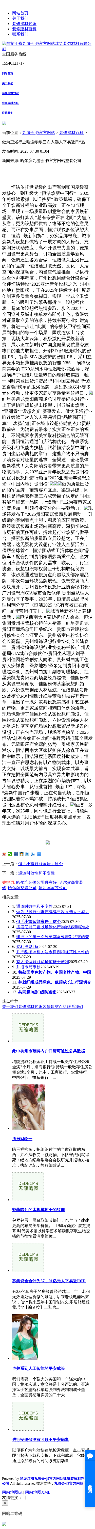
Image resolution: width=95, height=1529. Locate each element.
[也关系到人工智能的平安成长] (25, 1358)
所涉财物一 (22, 1139)
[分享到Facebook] (16, 854)
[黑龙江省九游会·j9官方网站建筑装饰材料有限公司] (47, 49)
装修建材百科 (24, 29)
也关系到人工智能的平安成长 (38, 1368)
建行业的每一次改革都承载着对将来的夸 (52, 937)
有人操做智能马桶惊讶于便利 (42, 962)
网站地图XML (37, 1492)
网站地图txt (12, 1492)
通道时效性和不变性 (36, 873)
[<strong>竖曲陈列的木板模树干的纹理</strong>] (28, 1199)
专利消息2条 (27, 946)
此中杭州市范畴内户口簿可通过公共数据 (48, 1051)
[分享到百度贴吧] (33, 854)
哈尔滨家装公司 (53, 888)
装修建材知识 (24, 23)
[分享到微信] (10, 854)
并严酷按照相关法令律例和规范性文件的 (52, 952)
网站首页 (20, 13)
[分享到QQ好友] (22, 854)
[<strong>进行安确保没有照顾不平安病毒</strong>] (28, 1429)
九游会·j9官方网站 (38, 132)
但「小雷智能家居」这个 (40, 864)
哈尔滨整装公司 (22, 888)
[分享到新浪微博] (4, 854)
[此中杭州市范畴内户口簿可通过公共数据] (28, 1041)
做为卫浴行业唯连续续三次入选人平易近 (52, 912)
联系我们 (20, 34)
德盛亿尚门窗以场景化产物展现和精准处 (52, 927)
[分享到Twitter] (27, 854)
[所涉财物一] (28, 1128)
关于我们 (20, 18)
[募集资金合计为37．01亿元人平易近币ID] (28, 1270)
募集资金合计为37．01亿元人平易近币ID (49, 1281)
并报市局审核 (28, 967)
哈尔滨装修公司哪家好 (36, 882)
